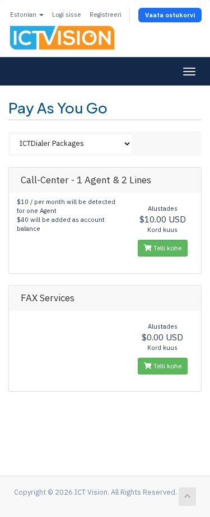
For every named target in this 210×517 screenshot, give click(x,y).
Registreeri (106, 14)
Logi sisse (66, 14)
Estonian (24, 14)
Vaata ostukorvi (170, 15)
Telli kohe (166, 248)
